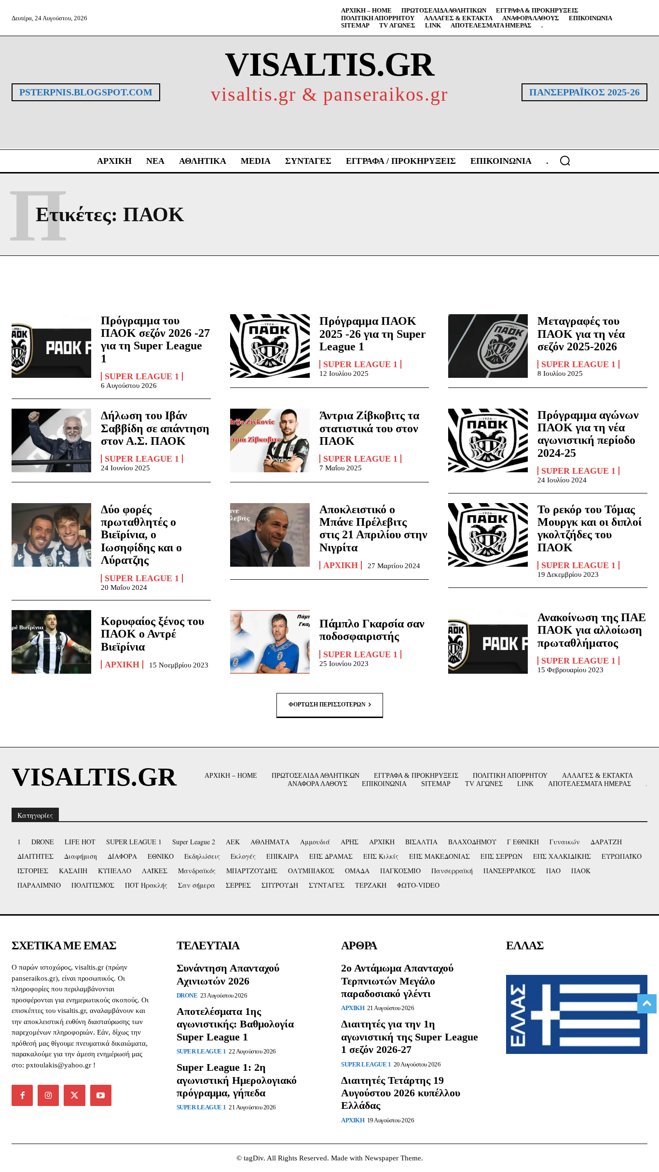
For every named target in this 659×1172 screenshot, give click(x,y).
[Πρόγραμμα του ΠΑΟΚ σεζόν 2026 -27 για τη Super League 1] (51, 346)
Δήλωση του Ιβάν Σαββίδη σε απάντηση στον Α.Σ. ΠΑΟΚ (155, 428)
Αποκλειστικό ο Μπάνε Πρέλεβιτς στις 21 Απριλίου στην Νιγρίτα (373, 528)
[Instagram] (48, 1095)
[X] (74, 1095)
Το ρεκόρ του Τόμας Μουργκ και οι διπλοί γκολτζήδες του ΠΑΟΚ (589, 528)
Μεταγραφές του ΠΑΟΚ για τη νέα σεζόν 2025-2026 (581, 334)
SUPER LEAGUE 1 (142, 376)
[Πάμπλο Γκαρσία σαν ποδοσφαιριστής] (270, 642)
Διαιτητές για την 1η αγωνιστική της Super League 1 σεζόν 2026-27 (409, 1036)
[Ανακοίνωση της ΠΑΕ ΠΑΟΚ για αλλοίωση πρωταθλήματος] (488, 642)
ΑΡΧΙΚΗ (340, 565)
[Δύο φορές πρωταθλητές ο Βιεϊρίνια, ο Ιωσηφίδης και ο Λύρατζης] (51, 535)
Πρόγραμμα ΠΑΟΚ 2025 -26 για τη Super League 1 (372, 334)
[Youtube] (100, 1095)
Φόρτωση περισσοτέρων (327, 704)
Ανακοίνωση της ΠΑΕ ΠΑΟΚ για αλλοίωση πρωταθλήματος (591, 630)
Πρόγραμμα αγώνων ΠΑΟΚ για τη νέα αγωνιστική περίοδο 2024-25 (588, 434)
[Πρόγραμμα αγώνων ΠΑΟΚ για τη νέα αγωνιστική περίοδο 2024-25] (488, 440)
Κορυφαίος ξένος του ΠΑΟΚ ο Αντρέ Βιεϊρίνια (152, 634)
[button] (565, 160)
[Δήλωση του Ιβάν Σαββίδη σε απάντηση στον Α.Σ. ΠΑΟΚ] (51, 440)
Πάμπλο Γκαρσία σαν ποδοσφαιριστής (372, 629)
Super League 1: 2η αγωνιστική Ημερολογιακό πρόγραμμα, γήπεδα (237, 1080)
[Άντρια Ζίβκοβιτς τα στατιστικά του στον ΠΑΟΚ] (270, 440)
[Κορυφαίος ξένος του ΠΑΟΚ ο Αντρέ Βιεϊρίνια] (51, 642)
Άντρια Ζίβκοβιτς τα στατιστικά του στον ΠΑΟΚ (369, 428)
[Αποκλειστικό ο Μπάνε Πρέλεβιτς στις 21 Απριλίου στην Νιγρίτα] (270, 535)
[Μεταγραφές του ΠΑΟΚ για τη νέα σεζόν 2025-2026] (488, 346)
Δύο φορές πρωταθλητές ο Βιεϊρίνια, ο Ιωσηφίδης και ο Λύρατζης (141, 535)
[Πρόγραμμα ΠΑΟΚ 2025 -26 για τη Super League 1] (270, 346)
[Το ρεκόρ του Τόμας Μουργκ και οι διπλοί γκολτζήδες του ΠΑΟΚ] (488, 535)
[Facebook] (22, 1095)
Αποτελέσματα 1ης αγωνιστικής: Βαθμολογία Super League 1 (235, 1024)
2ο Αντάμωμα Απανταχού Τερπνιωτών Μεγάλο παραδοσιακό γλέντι (397, 980)
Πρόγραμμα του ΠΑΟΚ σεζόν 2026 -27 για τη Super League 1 (155, 339)
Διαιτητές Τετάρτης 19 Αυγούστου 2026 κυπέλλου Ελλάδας (400, 1093)
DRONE (187, 995)
